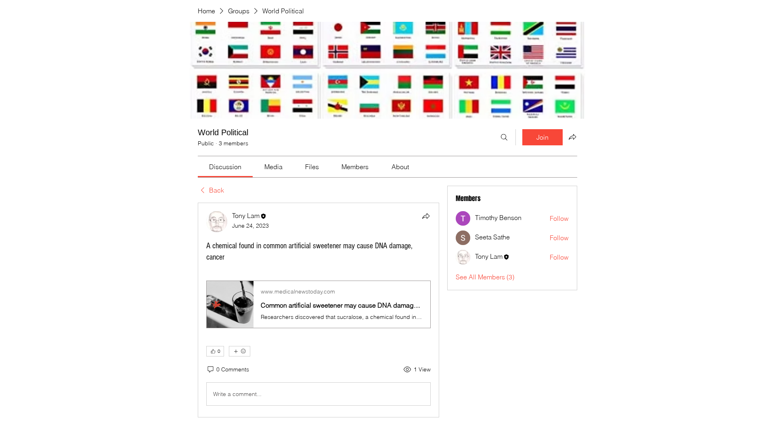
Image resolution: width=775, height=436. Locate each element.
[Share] (426, 216)
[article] (318, 310)
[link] (225, 167)
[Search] (504, 137)
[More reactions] (239, 351)
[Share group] (572, 137)
